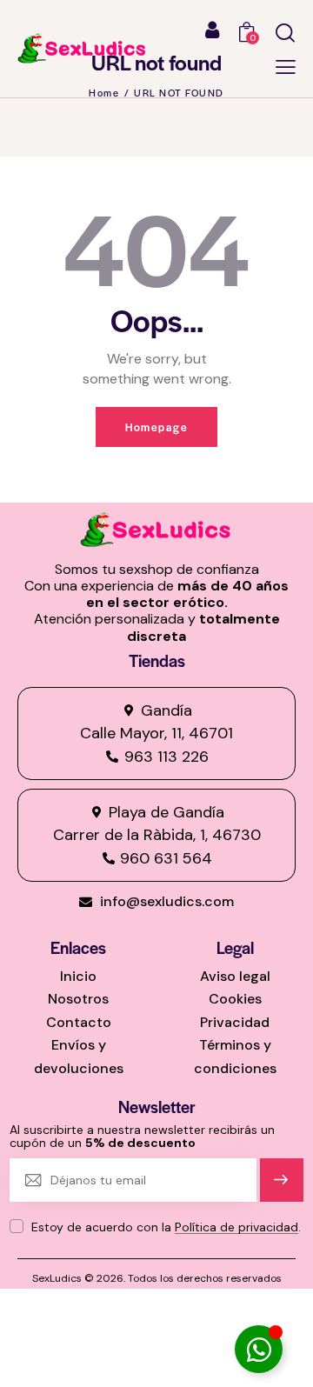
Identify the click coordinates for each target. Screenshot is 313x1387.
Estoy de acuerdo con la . (166, 1227)
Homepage (156, 427)
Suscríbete (282, 1187)
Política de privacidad (236, 1227)
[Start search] (285, 32)
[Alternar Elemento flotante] (259, 1349)
